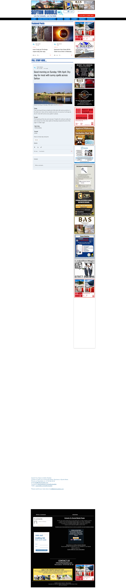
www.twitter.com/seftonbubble (44, 486)
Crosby (34, 47)
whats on (56, 47)
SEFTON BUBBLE (44, 12)
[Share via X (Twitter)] (37, 147)
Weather (36, 139)
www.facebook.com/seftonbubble (46, 484)
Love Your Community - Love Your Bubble (44, 16)
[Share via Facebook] (34, 147)
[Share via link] (41, 147)
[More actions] (71, 68)
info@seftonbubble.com (41, 482)
